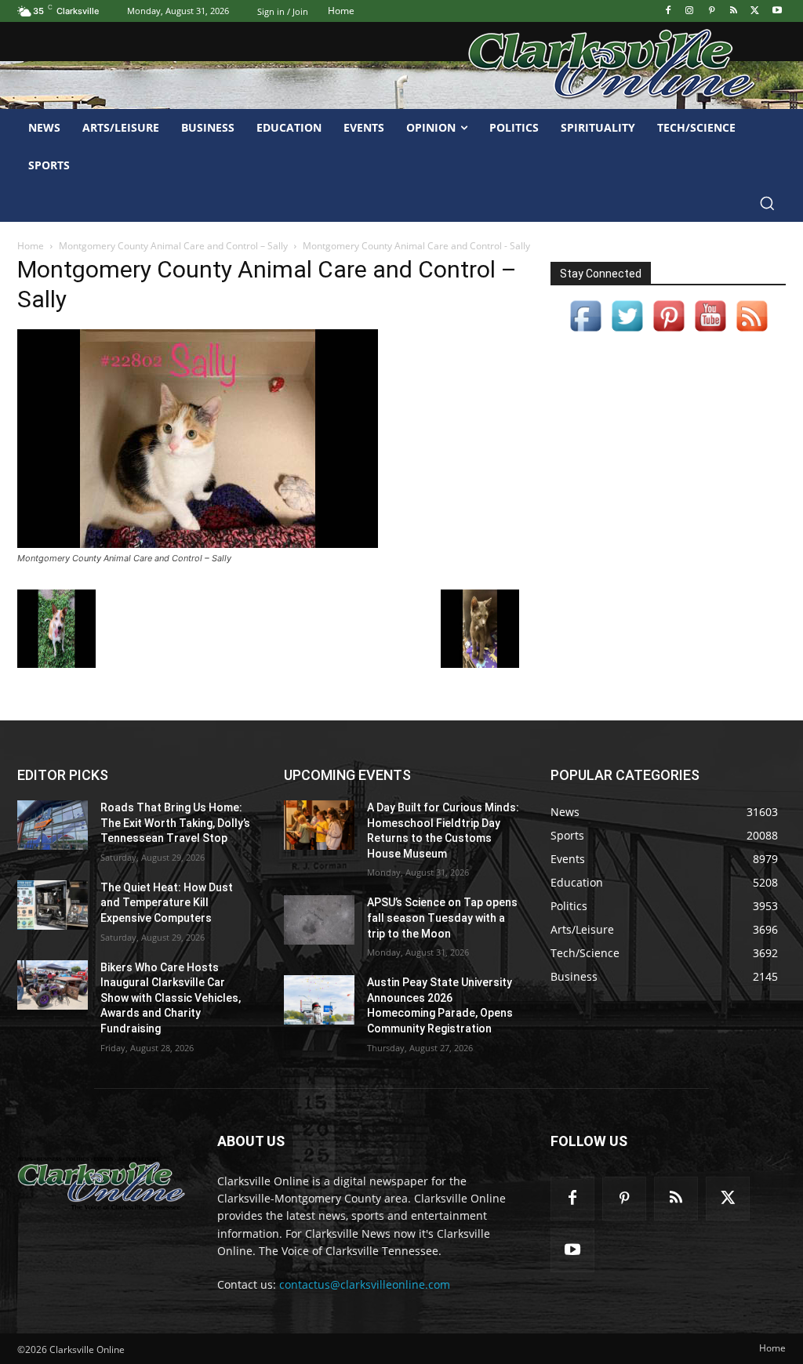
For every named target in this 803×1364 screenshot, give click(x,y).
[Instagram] (690, 11)
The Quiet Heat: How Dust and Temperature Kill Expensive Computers (166, 902)
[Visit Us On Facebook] (585, 332)
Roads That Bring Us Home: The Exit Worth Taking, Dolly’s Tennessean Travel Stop (175, 822)
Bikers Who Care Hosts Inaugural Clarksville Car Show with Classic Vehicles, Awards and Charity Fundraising (170, 998)
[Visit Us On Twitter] (627, 332)
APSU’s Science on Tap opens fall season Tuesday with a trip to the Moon (442, 917)
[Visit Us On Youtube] (710, 332)
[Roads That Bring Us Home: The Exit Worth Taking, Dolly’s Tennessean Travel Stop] (52, 825)
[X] (755, 11)
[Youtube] (777, 11)
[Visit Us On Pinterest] (668, 332)
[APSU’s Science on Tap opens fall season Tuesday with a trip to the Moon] (319, 920)
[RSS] (734, 11)
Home (30, 245)
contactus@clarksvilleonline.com (364, 1284)
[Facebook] (668, 11)
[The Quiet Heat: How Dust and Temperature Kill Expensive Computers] (52, 905)
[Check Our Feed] (751, 332)
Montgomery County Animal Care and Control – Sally (173, 245)
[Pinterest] (712, 11)
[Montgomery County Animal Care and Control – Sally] (197, 543)
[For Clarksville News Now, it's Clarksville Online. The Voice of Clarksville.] (101, 1183)
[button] (767, 203)
